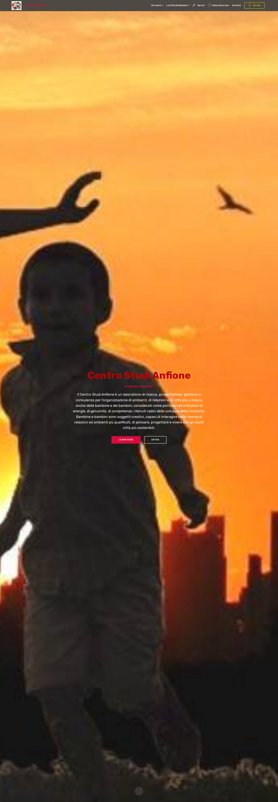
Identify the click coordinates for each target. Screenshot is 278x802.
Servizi (201, 5)
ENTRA (155, 440)
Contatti (236, 5)
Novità (257, 5)
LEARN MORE (126, 440)
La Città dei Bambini (176, 5)
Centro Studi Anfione (34, 5)
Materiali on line (220, 5)
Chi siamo (156, 5)
